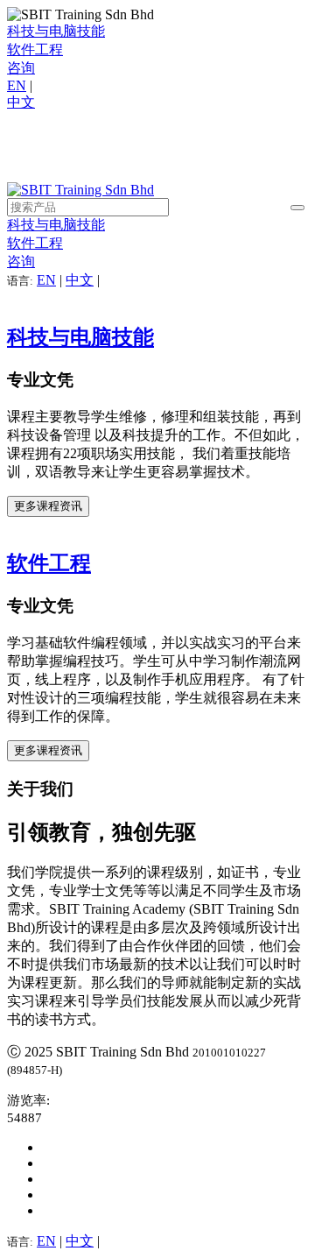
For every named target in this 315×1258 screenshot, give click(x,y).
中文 (21, 102)
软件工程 (35, 49)
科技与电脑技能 (56, 31)
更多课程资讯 (48, 505)
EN (16, 85)
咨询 (21, 67)
